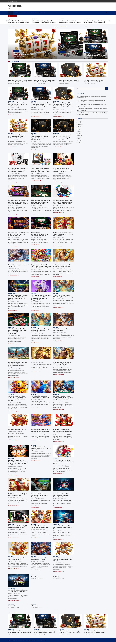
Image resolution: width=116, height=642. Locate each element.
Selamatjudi (79, 121)
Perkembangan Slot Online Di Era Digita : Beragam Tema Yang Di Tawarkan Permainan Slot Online (18, 202)
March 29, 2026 (56, 268)
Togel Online (33, 166)
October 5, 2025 (11, 529)
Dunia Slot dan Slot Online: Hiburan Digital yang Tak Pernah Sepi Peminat (41, 448)
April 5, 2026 (33, 269)
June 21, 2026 (11, 173)
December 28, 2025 (57, 400)
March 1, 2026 (11, 335)
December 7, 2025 (34, 433)
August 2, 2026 (87, 57)
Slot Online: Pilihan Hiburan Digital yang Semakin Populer (40, 526)
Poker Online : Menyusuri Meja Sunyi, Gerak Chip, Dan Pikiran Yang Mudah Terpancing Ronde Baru (94, 22)
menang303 (79, 133)
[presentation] (7, 21)
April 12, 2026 (11, 268)
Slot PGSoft (11, 231)
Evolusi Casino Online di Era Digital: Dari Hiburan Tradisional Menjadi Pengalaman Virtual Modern (18, 462)
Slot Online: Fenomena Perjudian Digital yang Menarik (18, 494)
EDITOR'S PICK (63, 27)
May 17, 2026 (55, 205)
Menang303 (79, 142)
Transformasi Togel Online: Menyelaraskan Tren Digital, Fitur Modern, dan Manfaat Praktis (17, 398)
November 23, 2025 (12, 466)
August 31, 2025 (56, 562)
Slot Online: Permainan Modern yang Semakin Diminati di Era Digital (63, 559)
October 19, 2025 (34, 498)
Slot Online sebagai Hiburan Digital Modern (61, 329)
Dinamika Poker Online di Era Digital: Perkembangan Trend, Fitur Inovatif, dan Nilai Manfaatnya (17, 331)
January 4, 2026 (34, 399)
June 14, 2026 (33, 173)
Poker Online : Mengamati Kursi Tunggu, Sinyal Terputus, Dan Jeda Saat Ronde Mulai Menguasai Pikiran (70, 22)
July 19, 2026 (86, 83)
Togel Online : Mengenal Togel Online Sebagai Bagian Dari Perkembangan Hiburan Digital (40, 170)
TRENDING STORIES (89, 27)
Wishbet (78, 128)
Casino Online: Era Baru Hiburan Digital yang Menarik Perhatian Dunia (63, 527)
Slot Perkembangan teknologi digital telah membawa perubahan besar (40, 330)
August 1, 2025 (34, 578)
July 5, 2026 (13, 56)
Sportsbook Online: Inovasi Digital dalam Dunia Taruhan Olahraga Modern (39, 495)
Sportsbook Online (12, 293)
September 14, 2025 (12, 561)
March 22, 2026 (11, 301)
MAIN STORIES (13, 27)
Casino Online (18, 13)
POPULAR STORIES (14, 61)
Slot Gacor (79, 140)
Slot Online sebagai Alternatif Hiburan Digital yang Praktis (62, 363)
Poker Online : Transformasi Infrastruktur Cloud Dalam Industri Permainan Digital (62, 136)
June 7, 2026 (55, 173)
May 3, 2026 (33, 237)
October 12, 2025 (56, 498)
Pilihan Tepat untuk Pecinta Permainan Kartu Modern (39, 558)
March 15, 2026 (34, 301)
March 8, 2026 (56, 298)
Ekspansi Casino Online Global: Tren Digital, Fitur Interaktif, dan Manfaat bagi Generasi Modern (41, 266)
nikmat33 (79, 131)
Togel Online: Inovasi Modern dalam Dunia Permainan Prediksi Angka (63, 462)
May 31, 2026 (10, 205)
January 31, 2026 (34, 362)
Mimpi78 (79, 130)
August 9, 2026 (63, 56)
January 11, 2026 (11, 402)
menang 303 (79, 137)
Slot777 (78, 138)
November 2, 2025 (57, 465)
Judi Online (25, 13)
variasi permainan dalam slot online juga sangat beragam (62, 265)
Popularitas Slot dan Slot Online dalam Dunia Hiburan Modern (40, 430)
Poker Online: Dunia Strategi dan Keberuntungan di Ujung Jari (18, 526)
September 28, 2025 (35, 529)
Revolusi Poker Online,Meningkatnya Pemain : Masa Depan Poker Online (40, 234)
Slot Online (41, 13)
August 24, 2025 (11, 593)
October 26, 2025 (11, 497)
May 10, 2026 (10, 237)
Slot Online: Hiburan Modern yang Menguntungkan (17, 558)
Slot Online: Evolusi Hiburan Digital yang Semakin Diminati (62, 430)
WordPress (44, 640)
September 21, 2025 (57, 530)
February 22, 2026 (34, 333)
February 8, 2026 (56, 332)
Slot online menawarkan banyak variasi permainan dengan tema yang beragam (63, 234)
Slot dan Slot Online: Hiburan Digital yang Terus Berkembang (63, 296)
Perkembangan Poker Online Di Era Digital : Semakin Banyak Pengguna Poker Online (40, 202)
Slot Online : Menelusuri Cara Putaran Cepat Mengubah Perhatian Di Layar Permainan (94, 82)
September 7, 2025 (35, 561)
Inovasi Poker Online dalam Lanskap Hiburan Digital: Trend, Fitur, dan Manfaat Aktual (63, 397)
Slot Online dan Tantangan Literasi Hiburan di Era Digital (40, 396)
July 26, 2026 (61, 83)
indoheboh (79, 135)
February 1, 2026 (11, 368)
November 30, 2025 (57, 433)
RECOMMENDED (13, 612)
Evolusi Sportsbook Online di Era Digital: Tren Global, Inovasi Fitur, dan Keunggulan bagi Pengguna (18, 365)
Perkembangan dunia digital (17, 429)
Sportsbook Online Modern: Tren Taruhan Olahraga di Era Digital (18, 590)
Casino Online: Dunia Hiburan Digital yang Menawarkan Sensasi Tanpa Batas (62, 495)
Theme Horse (29, 640)
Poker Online (34, 13)
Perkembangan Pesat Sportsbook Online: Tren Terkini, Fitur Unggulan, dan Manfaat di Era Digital (18, 298)
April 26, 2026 (56, 237)
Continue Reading (12, 114)
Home (11, 13)
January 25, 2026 (56, 365)
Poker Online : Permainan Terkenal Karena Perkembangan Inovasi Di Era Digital (63, 170)
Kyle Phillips (19, 56)
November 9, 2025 (34, 451)
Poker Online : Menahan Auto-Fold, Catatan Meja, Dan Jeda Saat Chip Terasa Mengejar (44, 22)
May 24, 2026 (33, 205)
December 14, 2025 (12, 431)
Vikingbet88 (79, 124)
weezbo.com (15, 6)
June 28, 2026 (56, 139)
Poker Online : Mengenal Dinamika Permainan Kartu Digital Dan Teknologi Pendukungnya (19, 22)
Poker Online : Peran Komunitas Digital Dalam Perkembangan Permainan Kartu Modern (18, 170)
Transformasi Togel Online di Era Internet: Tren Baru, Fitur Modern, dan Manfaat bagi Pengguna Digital (41, 298)
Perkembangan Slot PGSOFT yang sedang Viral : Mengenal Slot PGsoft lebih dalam (18, 234)
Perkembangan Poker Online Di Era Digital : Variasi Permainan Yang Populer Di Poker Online (63, 202)
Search (106, 88)
